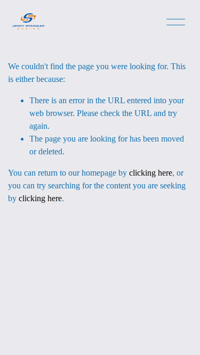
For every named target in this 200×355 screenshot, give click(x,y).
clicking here (150, 172)
